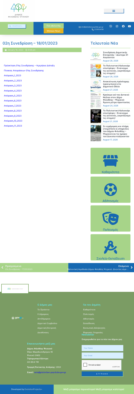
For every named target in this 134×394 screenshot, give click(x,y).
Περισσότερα (110, 169)
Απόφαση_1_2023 (12, 75)
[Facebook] (123, 26)
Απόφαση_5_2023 (13, 95)
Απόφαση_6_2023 (12, 100)
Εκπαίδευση (88, 323)
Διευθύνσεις (43, 332)
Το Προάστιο (43, 309)
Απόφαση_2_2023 (13, 80)
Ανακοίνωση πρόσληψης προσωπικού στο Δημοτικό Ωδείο (116, 84)
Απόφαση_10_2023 (13, 120)
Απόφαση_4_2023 (13, 90)
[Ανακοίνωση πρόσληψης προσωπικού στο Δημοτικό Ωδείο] (96, 85)
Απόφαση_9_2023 (12, 115)
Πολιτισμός (88, 314)
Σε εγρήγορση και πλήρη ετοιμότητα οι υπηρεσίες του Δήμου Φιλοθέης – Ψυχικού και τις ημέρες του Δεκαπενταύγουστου (116, 131)
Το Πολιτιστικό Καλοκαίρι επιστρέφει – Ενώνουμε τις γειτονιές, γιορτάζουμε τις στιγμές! (116, 69)
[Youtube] (129, 26)
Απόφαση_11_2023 (13, 125)
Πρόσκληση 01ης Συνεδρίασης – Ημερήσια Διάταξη (29, 65)
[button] (114, 11)
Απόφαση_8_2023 (13, 110)
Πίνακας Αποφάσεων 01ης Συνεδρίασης (24, 70)
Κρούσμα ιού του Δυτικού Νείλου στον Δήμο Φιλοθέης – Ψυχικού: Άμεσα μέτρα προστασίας (116, 98)
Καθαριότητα (89, 309)
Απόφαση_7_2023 (12, 105)
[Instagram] (117, 26)
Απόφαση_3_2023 (13, 85)
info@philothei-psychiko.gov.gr (50, 372)
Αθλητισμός (88, 318)
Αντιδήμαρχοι (43, 318)
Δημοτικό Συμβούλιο (47, 323)
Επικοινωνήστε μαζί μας (41, 343)
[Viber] (111, 26)
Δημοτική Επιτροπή (46, 328)
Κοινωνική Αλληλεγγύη (94, 328)
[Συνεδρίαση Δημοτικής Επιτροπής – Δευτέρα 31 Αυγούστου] (96, 56)
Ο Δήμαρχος (43, 314)
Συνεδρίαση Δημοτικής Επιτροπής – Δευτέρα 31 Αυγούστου (115, 55)
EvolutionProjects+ (33, 389)
